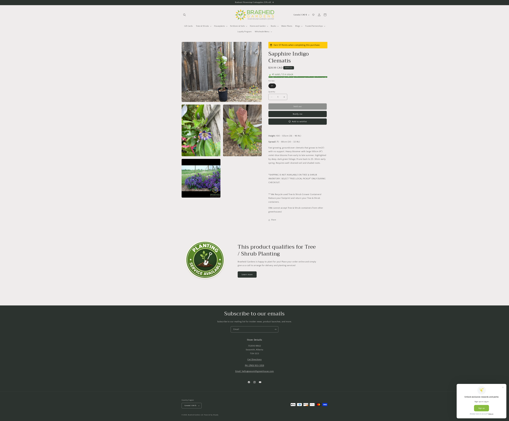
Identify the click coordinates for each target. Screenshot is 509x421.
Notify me (297, 114)
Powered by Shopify (211, 415)
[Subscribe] (275, 329)
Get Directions (254, 359)
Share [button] (273, 220)
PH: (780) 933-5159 (254, 365)
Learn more (247, 274)
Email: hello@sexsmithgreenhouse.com (254, 371)
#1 (273, 86)
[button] (184, 15)
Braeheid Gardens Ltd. (196, 415)
